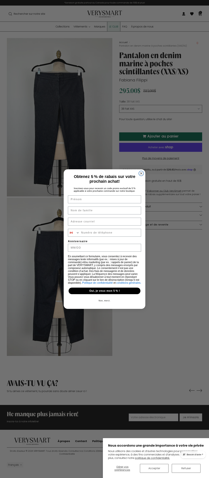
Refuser (186, 468)
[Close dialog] (141, 173)
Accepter (154, 468)
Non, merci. (105, 301)
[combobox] (74, 232)
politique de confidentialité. (152, 458)
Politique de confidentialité (97, 282)
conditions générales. (128, 282)
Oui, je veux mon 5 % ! (104, 290)
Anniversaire (78, 241)
